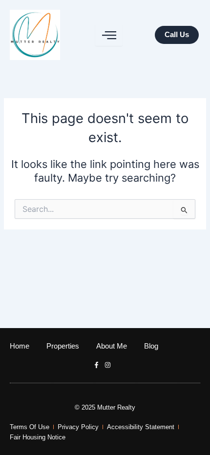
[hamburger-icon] (109, 35)
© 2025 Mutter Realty (105, 407)
